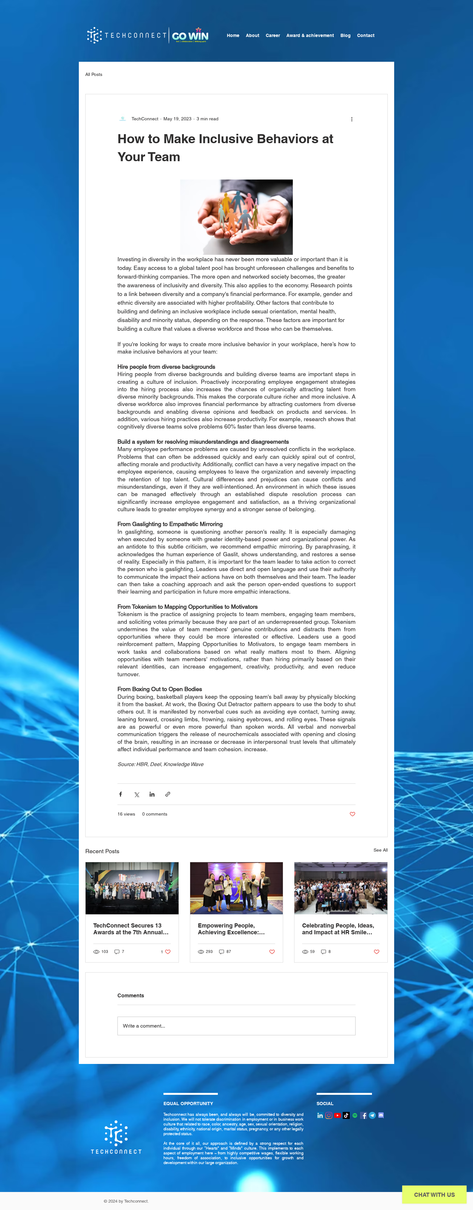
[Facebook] (363, 1115)
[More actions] (352, 119)
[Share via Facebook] (120, 794)
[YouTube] (337, 1115)
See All (381, 850)
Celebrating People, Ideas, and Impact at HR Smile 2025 (338, 929)
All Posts (93, 74)
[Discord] (381, 1115)
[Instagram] (328, 1115)
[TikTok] (346, 1115)
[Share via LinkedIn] (152, 794)
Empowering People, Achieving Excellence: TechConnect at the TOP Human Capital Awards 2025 (231, 929)
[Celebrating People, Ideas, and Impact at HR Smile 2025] (340, 888)
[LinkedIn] (320, 1115)
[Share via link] (168, 794)
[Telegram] (372, 1115)
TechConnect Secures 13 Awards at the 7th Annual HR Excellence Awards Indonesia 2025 (128, 929)
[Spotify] (354, 1115)
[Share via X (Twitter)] (136, 794)
